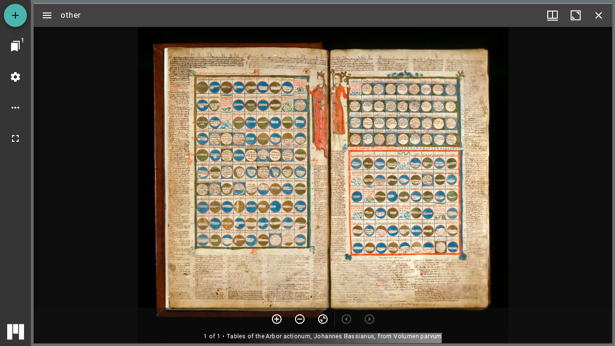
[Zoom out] (299, 319)
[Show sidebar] (47, 15)
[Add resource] (15, 15)
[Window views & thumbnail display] (552, 15)
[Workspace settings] (15, 76)
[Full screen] (15, 138)
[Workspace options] (15, 107)
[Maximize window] (575, 15)
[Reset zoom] (322, 319)
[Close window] (598, 15)
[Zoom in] (276, 319)
